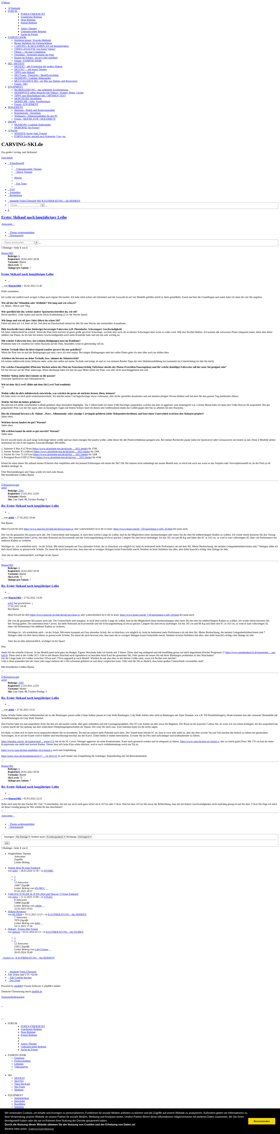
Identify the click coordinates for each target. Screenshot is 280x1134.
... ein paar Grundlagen (30, 52)
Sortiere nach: (38, 836)
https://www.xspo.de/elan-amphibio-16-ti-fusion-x (26, 750)
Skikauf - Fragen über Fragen (23, 929)
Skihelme (19, 1107)
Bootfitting (27, 98)
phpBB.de (37, 991)
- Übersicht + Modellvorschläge (36, 75)
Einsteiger (19, 1058)
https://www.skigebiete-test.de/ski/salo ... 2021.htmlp (60, 448)
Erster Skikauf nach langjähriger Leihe (34, 217)
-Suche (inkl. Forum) (30, 133)
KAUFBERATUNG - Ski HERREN (67, 914)
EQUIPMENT (15, 86)
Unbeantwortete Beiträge (33, 1046)
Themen (29, 28)
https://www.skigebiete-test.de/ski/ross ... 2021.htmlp (64, 457)
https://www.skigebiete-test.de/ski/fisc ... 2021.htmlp (60, 454)
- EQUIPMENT (26, 104)
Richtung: (72, 836)
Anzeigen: (9, 836)
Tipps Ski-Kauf (22, 1084)
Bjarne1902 (7, 253)
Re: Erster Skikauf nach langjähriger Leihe (30, 505)
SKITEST (19, 1078)
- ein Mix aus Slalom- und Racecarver (45, 81)
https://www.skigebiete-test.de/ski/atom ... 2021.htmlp (61, 451)
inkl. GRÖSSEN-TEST (40, 95)
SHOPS (12, 121)
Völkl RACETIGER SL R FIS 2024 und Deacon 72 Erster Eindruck (43, 894)
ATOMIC (49, 870)
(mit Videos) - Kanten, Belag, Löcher (49, 92)
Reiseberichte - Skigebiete (27, 113)
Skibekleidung (21, 1098)
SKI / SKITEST (16, 63)
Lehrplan (18, 1063)
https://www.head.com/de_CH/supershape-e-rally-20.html (142, 529)
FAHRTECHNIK (17, 37)
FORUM (12, 11)
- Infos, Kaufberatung (32, 101)
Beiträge (31, 17)
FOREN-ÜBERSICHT (33, 14)
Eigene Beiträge (29, 1035)
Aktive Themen (29, 1043)
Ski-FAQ (19, 1081)
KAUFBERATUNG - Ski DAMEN (64, 932)
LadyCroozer (41, 949)
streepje (16, 932)
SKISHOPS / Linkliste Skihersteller (32, 124)
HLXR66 (17, 914)
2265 (21, 490)
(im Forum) (26, 127)
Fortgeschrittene (22, 1061)
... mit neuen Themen (30, 69)
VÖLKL (48, 897)
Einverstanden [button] (262, 1121)
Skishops (18, 1089)
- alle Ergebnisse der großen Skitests (38, 66)
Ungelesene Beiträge (31, 1029)
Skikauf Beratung (17, 911)
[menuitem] (28, 169)
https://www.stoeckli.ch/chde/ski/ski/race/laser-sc (49, 529)
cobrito (38, 905)
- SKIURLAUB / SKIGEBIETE (35, 119)
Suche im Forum (29, 34)
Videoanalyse (21, 1066)
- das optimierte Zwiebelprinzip (41, 89)
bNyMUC (40, 888)
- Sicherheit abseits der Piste (34, 54)
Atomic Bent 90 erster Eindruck (24, 867)
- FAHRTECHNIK (28, 60)
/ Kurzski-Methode (32, 40)
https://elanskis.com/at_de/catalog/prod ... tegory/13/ (27, 741)
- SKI (20, 84)
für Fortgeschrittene (33, 43)
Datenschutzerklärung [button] (41, 1129)
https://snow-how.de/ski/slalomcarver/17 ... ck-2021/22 (29, 756)
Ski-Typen (19, 1086)
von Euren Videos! (34, 49)
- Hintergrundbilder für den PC (36, 116)
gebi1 (4, 487)
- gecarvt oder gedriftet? (36, 57)
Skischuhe (19, 1101)
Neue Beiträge (28, 1032)
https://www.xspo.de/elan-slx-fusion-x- (200, 741)
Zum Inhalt (7, 157)
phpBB (18, 986)
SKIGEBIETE (15, 107)
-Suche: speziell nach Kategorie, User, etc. (40, 136)
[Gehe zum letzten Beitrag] (47, 888)
